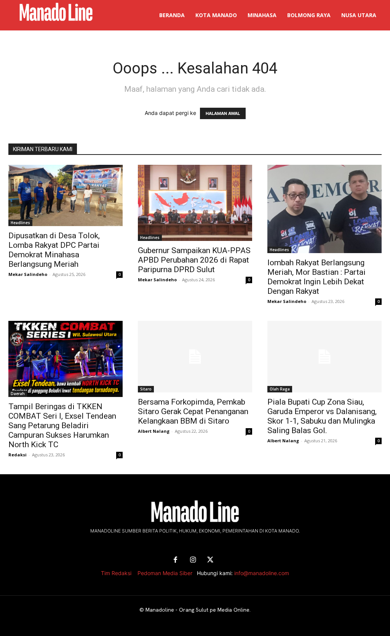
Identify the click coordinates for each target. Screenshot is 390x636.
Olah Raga (280, 389)
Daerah (18, 393)
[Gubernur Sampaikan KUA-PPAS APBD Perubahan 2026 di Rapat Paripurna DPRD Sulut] (195, 203)
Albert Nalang (153, 431)
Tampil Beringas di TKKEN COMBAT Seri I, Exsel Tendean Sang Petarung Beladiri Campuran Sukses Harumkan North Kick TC (62, 425)
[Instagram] (193, 560)
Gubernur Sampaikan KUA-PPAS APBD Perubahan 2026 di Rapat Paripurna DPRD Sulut (194, 260)
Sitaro (146, 389)
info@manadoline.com (261, 573)
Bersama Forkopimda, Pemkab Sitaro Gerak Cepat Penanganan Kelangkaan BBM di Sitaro (193, 411)
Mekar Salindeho (27, 274)
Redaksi (17, 454)
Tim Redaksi (116, 573)
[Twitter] (210, 560)
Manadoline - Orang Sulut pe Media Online (197, 609)
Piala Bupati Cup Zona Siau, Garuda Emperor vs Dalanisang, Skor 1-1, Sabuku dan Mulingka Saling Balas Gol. (322, 416)
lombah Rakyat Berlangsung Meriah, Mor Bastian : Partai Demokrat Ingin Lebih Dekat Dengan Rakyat (316, 277)
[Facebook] (175, 560)
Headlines (20, 222)
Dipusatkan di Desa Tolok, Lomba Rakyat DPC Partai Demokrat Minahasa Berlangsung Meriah (54, 250)
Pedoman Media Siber (164, 573)
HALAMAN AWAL (223, 113)
